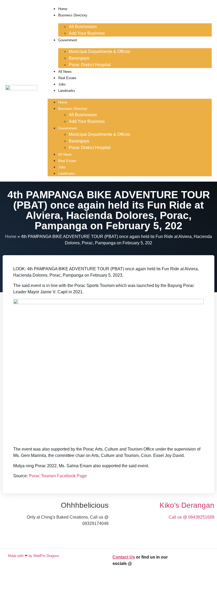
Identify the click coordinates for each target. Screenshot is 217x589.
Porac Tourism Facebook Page (58, 476)
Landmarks (66, 91)
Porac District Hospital (90, 64)
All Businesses (83, 26)
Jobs (62, 84)
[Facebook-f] (202, 560)
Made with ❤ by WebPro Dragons (33, 556)
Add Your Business (87, 33)
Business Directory (72, 15)
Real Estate (67, 78)
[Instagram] (202, 575)
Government (67, 40)
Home (62, 9)
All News (65, 72)
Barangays (79, 58)
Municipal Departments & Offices (99, 51)
